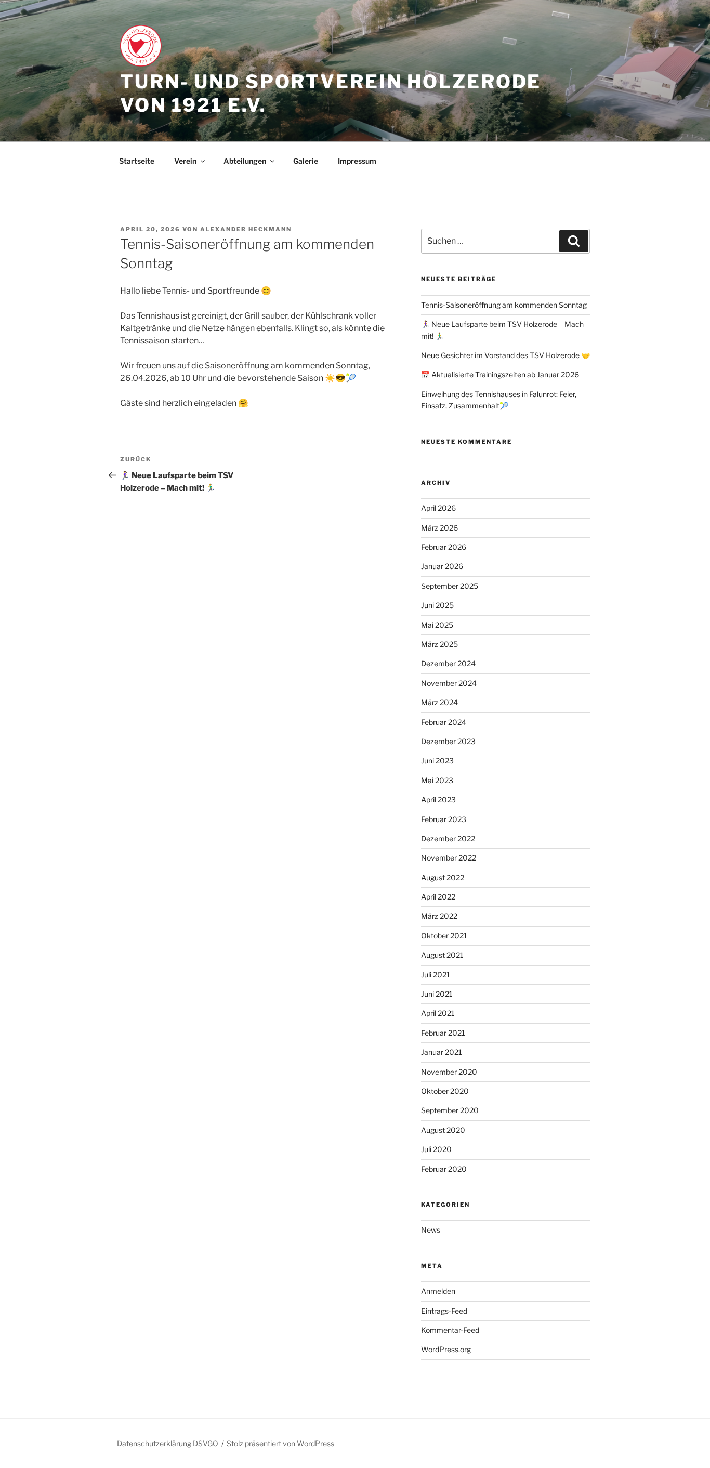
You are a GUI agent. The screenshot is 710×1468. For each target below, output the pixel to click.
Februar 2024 (443, 722)
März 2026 (439, 527)
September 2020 (450, 1110)
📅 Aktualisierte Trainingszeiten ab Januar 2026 (500, 374)
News (430, 1229)
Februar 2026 (443, 547)
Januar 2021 (441, 1052)
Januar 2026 (442, 566)
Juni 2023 (437, 760)
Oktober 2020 (445, 1091)
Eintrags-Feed (444, 1310)
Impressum (357, 160)
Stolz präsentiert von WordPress (280, 1443)
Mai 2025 (437, 624)
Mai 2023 (437, 780)
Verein (185, 160)
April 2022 (438, 896)
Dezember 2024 (448, 663)
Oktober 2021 (444, 935)
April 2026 (438, 508)
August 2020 (443, 1130)
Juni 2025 (437, 605)
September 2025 (449, 585)
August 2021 (442, 954)
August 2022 (442, 877)
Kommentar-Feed (450, 1330)
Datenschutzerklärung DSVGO (167, 1443)
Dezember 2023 (448, 741)
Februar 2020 (444, 1169)
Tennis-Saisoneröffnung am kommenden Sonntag (504, 304)
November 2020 (449, 1071)
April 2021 (438, 1013)
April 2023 (438, 799)
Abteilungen (244, 160)
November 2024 (449, 683)
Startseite (136, 160)
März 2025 (439, 644)
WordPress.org (446, 1349)
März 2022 (439, 915)
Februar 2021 (443, 1032)
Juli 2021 (435, 974)
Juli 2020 (436, 1149)
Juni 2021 (437, 993)
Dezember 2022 (448, 838)
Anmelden (438, 1291)
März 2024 (439, 702)
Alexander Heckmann (246, 229)
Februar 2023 (443, 819)
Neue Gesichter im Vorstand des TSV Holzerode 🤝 (505, 355)
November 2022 (448, 857)
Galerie (305, 160)
